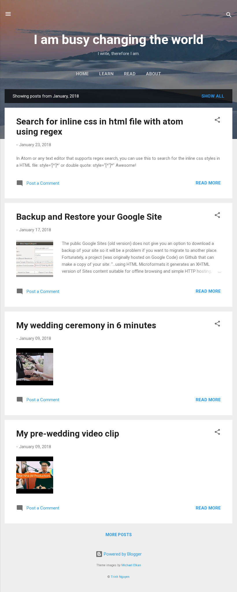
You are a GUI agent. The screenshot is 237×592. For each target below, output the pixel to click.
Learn (106, 73)
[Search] (228, 16)
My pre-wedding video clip (67, 433)
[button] (217, 120)
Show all (212, 96)
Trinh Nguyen (120, 577)
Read (130, 73)
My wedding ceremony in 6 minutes (86, 325)
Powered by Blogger (122, 554)
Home (82, 73)
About (153, 73)
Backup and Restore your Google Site (89, 217)
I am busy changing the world (118, 39)
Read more (208, 183)
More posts (118, 534)
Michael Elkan (131, 565)
